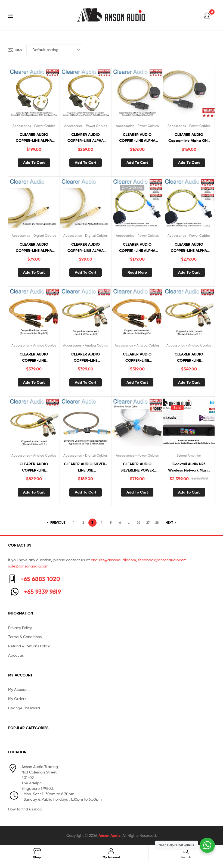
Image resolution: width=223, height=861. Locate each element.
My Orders (17, 698)
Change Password (24, 708)
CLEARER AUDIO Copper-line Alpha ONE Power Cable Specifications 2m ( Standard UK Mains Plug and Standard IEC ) (189, 138)
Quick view (40, 95)
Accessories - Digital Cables (34, 235)
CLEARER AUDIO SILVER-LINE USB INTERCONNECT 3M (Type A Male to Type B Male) (85, 467)
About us (16, 655)
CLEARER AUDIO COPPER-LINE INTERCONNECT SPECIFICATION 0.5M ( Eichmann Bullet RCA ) (34, 357)
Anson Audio (109, 835)
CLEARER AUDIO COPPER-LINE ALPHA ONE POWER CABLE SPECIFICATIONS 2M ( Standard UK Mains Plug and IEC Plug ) (137, 138)
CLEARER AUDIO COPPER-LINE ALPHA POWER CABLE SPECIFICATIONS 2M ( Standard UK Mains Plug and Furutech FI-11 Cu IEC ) (189, 248)
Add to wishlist (27, 95)
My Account (18, 689)
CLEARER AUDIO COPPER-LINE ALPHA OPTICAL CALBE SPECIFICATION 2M (85, 248)
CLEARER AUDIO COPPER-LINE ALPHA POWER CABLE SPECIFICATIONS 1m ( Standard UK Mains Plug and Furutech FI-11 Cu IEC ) (137, 248)
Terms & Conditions (25, 636)
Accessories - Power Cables (34, 126)
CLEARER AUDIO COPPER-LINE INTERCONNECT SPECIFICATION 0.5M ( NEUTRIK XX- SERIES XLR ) (85, 357)
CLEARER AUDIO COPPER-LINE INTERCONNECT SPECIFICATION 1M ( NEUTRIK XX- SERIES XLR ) (189, 357)
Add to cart (34, 162)
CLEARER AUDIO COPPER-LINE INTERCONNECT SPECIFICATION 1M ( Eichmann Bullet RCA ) (137, 357)
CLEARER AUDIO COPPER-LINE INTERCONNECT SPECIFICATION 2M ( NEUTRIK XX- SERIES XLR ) (34, 467)
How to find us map (25, 809)
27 (148, 522)
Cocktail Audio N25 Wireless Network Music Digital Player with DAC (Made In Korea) (189, 467)
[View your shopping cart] (207, 15)
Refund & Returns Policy (29, 646)
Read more (137, 272)
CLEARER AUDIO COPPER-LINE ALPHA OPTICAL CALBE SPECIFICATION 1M (34, 248)
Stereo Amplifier (189, 455)
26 (138, 522)
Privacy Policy (20, 627)
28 (157, 522)
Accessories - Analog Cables (33, 345)
